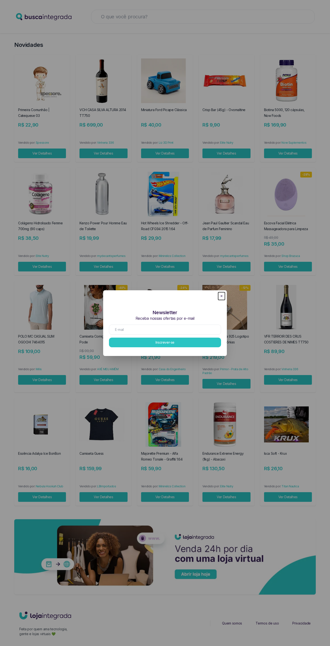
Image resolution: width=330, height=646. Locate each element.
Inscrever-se (165, 342)
